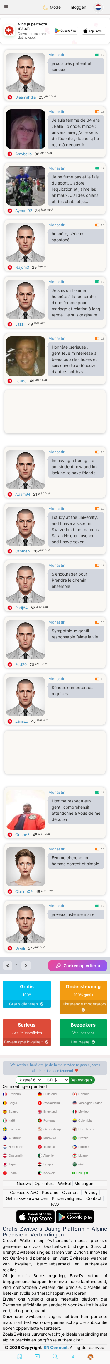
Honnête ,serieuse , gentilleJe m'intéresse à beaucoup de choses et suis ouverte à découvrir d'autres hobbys (75, 359)
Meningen (84, 1183)
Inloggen (78, 7)
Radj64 (21, 607)
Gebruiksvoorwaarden (27, 1198)
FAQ (55, 1204)
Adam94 (22, 494)
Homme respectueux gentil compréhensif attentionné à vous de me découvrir (76, 810)
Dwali (20, 948)
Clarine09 (24, 891)
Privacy (90, 1192)
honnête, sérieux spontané (67, 236)
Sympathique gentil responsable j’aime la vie (75, 633)
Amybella (23, 153)
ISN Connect (55, 1347)
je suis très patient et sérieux (72, 66)
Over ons (70, 1192)
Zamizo (21, 721)
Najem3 (22, 267)
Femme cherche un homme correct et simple (75, 860)
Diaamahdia (25, 97)
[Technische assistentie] (90, 1357)
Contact (93, 1198)
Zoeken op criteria (82, 965)
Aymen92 (23, 210)
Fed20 (21, 664)
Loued (21, 380)
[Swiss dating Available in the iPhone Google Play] (75, 1213)
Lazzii (20, 324)
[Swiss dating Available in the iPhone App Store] (36, 1213)
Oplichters (44, 1183)
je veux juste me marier (74, 914)
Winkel (64, 1183)
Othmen (22, 551)
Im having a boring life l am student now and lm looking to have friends (74, 466)
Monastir (56, 54)
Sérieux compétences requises (72, 690)
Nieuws (24, 1183)
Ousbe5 (22, 834)
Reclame (50, 1192)
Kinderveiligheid (67, 1198)
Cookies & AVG (24, 1192)
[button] (6, 6)
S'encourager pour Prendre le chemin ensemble (69, 580)
